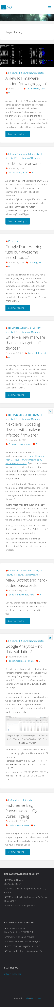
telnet (43, 353)
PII (40, 262)
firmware (13, 444)
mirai (25, 172)
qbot (43, 88)
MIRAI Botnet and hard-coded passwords (26, 582)
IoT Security (33, 154)
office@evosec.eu (12, 974)
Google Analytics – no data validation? (24, 649)
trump (31, 660)
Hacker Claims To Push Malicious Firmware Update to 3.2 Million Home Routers (24, 460)
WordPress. (36, 998)
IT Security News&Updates (31, 72)
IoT (28, 88)
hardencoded (21, 594)
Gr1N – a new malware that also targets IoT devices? (25, 342)
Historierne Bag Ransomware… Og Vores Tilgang (21, 811)
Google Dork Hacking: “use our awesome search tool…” (24, 252)
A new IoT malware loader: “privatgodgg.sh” (26, 81)
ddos (11, 594)
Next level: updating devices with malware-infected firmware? (24, 429)
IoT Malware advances (24, 163)
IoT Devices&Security (18, 327)
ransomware (25, 444)
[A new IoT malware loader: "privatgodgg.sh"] (27, 55)
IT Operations (14, 800)
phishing (33, 262)
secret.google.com (17, 660)
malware (35, 88)
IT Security (13, 72)
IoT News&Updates (17, 154)
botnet (31, 353)
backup (12, 825)
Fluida (26, 998)
